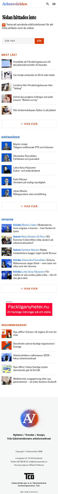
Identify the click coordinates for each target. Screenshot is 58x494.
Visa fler (31, 124)
